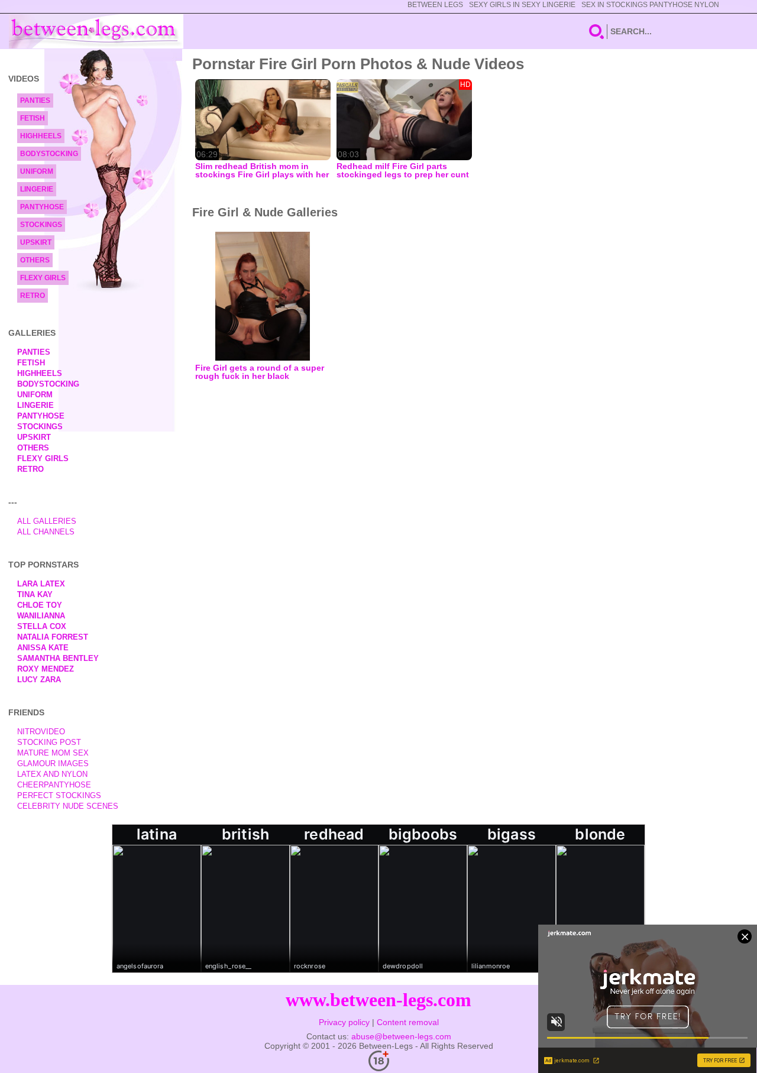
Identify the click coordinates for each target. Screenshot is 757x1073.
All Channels (46, 531)
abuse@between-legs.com (401, 1036)
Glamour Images (53, 763)
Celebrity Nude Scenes (67, 806)
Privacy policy (344, 1022)
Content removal (408, 1022)
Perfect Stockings (59, 795)
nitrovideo (41, 731)
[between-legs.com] (96, 31)
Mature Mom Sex (53, 752)
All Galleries (46, 521)
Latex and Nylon (52, 774)
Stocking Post (49, 742)
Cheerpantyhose (54, 784)
